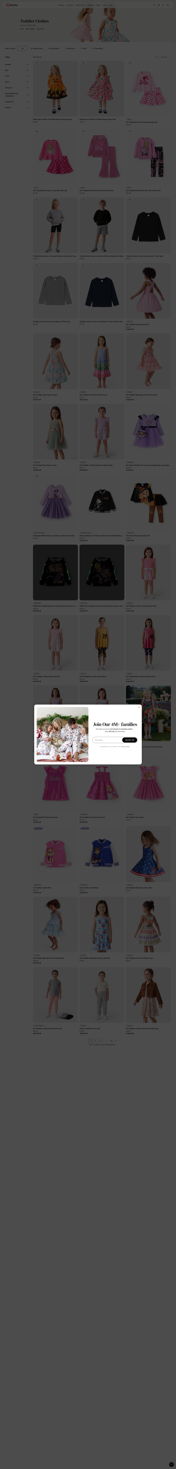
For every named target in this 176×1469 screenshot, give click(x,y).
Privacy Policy (125, 746)
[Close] (139, 707)
